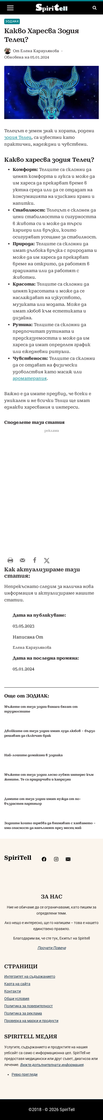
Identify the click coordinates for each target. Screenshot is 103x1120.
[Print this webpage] (10, 560)
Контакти (12, 991)
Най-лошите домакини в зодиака (33, 755)
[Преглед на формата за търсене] (94, 8)
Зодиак (12, 21)
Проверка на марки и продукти (31, 1021)
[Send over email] (22, 560)
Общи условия (16, 998)
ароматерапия (30, 378)
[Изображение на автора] (7, 51)
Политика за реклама (23, 1013)
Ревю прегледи (25, 1074)
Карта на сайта (17, 984)
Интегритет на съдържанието (29, 976)
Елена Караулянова (39, 51)
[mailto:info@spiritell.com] (68, 859)
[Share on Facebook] (35, 560)
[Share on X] (47, 560)
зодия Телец (17, 137)
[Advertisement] (51, 495)
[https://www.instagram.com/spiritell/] (56, 859)
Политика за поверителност (28, 1006)
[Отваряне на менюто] (10, 7)
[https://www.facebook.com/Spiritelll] (44, 859)
